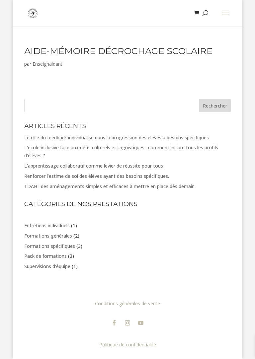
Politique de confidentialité (127, 344)
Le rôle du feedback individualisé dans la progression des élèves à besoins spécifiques (116, 137)
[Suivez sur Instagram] (127, 323)
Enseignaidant (47, 64)
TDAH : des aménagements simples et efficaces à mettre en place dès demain (109, 186)
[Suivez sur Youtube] (140, 323)
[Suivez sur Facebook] (114, 323)
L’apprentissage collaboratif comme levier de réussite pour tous (93, 166)
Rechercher (215, 106)
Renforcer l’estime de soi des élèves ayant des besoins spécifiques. (96, 176)
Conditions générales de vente (127, 303)
